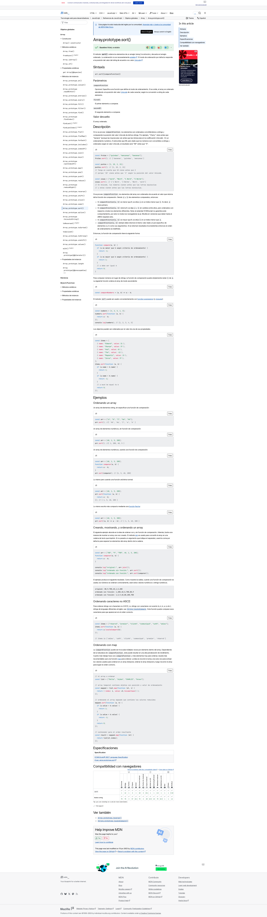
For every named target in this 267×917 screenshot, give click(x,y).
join (136, 535)
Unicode (137, 60)
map (119, 659)
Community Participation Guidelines (136, 909)
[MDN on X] (69, 894)
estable (132, 57)
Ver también (184, 46)
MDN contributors (137, 848)
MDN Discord (153, 893)
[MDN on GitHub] (61, 894)
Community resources (156, 885)
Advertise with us (125, 893)
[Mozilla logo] (67, 908)
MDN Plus (122, 897)
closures (159, 299)
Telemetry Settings (105, 909)
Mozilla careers (124, 889)
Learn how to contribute (104, 842)
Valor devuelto (101, 116)
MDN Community (154, 882)
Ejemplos (183, 36)
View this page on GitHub (104, 851)
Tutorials (181, 893)
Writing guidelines (155, 889)
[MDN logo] (64, 877)
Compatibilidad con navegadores (192, 42)
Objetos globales (67, 29)
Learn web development (187, 885)
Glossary (181, 897)
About (121, 882)
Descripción (184, 32)
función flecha (134, 506)
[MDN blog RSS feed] (77, 894)
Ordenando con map (105, 644)
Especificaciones (186, 39)
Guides (181, 889)
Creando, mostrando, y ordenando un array (118, 527)
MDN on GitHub (154, 897)
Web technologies (185, 882)
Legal (118, 909)
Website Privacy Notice (85, 909)
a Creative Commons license (150, 913)
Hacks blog (182, 900)
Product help (123, 900)
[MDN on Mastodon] (73, 894)
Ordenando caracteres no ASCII (111, 601)
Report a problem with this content (131, 851)
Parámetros (100, 80)
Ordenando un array (104, 402)
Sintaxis (183, 29)
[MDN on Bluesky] (65, 894)
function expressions (145, 299)
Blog (171, 13)
